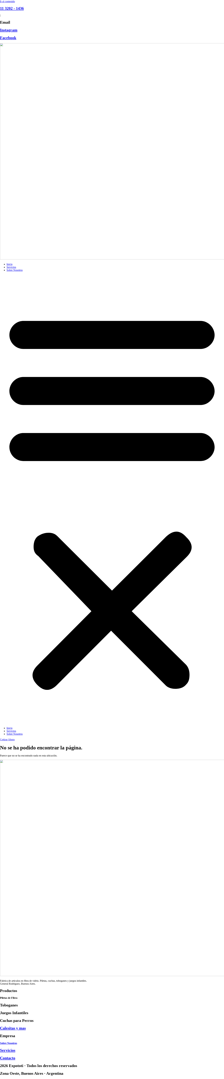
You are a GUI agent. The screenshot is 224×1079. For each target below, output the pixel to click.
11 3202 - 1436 (12, 8)
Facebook (8, 38)
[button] (112, 499)
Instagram (8, 30)
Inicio (9, 264)
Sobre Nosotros (15, 270)
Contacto (7, 1058)
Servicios (11, 267)
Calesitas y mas (13, 1028)
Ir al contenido (7, 1)
